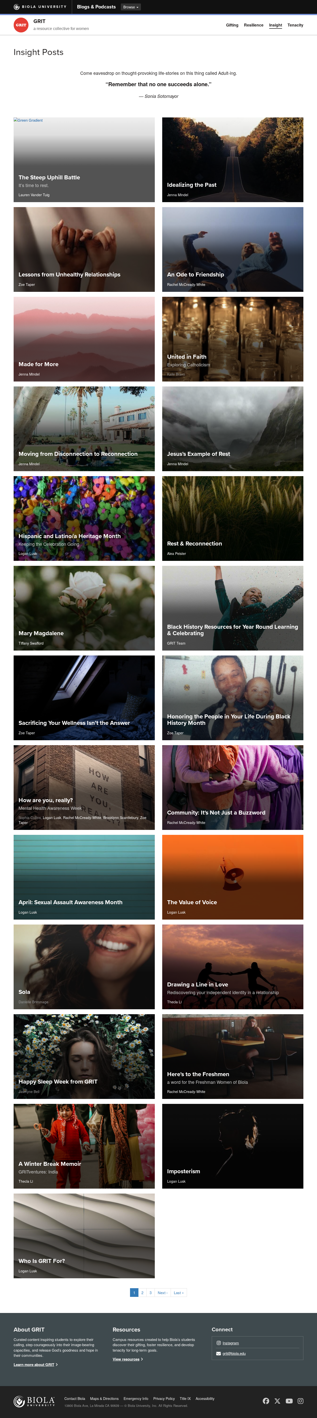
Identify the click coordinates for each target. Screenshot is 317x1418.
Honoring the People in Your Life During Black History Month (229, 720)
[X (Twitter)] (277, 1400)
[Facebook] (266, 1400)
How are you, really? (46, 800)
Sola (24, 992)
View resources (126, 1359)
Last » (179, 1292)
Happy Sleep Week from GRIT (58, 1081)
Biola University (44, 7)
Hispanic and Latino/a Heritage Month (70, 536)
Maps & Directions (104, 1398)
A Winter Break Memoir (50, 1164)
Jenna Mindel (177, 194)
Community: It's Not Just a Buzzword (216, 812)
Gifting (232, 25)
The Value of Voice (192, 902)
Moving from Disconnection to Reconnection (78, 454)
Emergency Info (136, 1398)
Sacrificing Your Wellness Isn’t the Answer (74, 723)
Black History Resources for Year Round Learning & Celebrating (232, 630)
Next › (163, 1292)
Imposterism (183, 1171)
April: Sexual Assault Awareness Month (71, 902)
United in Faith (187, 356)
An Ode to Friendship (195, 274)
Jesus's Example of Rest (198, 454)
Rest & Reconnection (194, 543)
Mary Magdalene (41, 633)
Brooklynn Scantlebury (120, 817)
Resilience (254, 25)
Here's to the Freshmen (198, 1074)
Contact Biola (74, 1398)
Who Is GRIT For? (42, 1261)
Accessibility (205, 1398)
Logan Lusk (28, 553)
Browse (129, 6)
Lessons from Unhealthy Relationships (69, 274)
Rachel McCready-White (186, 284)
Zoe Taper (27, 284)
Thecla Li (174, 1001)
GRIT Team (176, 643)
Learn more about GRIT (34, 1364)
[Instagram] (300, 1400)
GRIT (39, 21)
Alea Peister (176, 553)
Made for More (38, 364)
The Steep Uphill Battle (49, 177)
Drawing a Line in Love (197, 984)
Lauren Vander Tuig (34, 194)
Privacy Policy (164, 1398)
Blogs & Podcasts (96, 7)
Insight (275, 25)
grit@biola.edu (234, 1353)
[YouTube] (289, 1400)
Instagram (231, 1342)
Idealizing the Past (191, 185)
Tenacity (295, 25)
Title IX (185, 1398)
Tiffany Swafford (31, 643)
